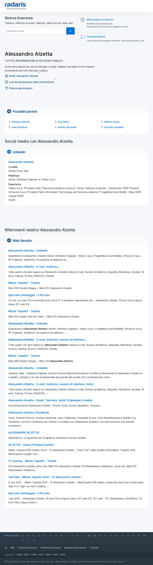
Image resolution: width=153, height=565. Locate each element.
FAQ (12, 547)
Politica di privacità (51, 547)
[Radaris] (15, 4)
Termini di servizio (27, 547)
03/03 (55, 554)
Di (6, 547)
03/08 (19, 554)
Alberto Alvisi (111, 121)
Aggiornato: (10, 554)
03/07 (26, 554)
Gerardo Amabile (114, 127)
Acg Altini (63, 121)
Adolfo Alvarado (67, 127)
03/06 (33, 554)
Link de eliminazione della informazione (31, 82)
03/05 (41, 554)
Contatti (94, 547)
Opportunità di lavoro (75, 547)
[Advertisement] (76, 100)
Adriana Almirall (21, 121)
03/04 (48, 554)
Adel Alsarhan (19, 127)
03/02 (62, 554)
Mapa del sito (12, 535)
